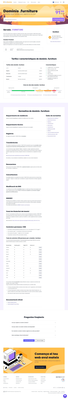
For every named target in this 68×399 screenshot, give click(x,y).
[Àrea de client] (64, 2)
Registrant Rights (46, 391)
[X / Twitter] (55, 387)
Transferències (50, 123)
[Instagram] (57, 387)
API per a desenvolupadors (33, 380)
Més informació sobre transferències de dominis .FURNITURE (17, 155)
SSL (28, 2)
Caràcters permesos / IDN (52, 134)
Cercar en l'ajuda (40, 340)
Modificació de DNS (51, 128)
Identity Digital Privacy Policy (13, 304)
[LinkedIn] (62, 387)
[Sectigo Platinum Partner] (60, 377)
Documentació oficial (52, 136)
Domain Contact (34, 391)
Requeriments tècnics (52, 120)
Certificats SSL (18, 381)
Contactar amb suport (29, 340)
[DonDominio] (7, 2)
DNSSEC (49, 130)
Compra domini (6, 378)
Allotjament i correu (22, 2)
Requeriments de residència (53, 118)
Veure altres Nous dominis (55, 41)
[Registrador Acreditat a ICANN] (63, 380)
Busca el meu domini (40, 367)
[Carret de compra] (61, 2)
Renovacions (50, 125)
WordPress (18, 383)
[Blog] (64, 387)
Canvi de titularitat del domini (53, 132)
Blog (41, 383)
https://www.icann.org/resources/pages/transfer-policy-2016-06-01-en (26, 220)
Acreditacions (5, 383)
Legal (59, 391)
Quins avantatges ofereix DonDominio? (34, 335)
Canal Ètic (63, 391)
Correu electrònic (19, 380)
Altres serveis (33, 2)
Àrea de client (43, 380)
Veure (40, 247)
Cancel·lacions (50, 127)
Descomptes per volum (32, 378)
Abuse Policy (40, 391)
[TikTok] (59, 387)
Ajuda (39, 2)
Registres (49, 121)
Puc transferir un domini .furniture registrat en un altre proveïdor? (34, 330)
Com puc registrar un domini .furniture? (34, 322)
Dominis (14, 2)
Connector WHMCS (31, 381)
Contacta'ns (43, 378)
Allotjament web (19, 378)
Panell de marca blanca (32, 383)
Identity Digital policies (12, 302)
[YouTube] (60, 387)
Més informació (55, 38)
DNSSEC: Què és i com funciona (24, 204)
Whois (4, 380)
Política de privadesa (53, 391)
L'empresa (42, 381)
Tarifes (4, 381)
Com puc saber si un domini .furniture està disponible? (34, 326)
